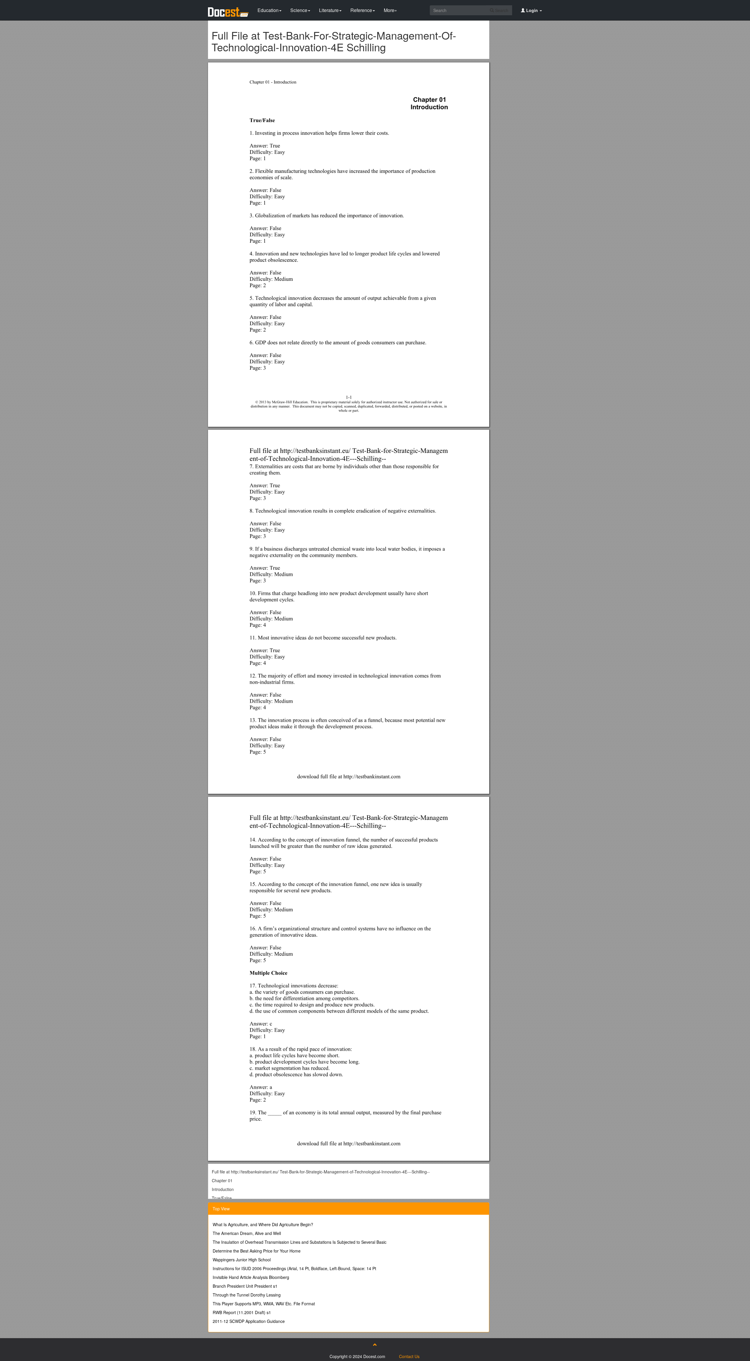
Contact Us (409, 1356)
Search (501, 10)
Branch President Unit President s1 (245, 1286)
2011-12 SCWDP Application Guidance (249, 1321)
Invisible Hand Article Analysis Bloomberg (251, 1277)
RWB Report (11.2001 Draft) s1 (242, 1312)
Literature (329, 10)
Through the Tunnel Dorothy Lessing (247, 1295)
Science (298, 10)
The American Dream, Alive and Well (247, 1233)
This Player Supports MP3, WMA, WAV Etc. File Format (264, 1303)
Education (268, 10)
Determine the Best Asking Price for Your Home (257, 1251)
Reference (361, 10)
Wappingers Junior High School (242, 1260)
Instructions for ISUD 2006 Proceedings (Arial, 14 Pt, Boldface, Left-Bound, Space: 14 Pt (294, 1268)
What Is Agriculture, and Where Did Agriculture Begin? (263, 1224)
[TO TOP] (375, 1345)
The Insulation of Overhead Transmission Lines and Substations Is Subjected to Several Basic (299, 1242)
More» (390, 10)
